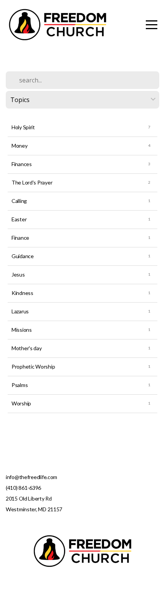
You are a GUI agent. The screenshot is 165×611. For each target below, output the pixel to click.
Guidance (23, 256)
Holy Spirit (23, 127)
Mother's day (27, 348)
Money (20, 145)
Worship (21, 403)
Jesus (18, 274)
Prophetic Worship (33, 366)
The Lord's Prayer (32, 182)
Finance (20, 237)
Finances (22, 164)
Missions (22, 329)
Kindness (22, 293)
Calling (19, 201)
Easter (19, 219)
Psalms (20, 385)
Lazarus (20, 311)
